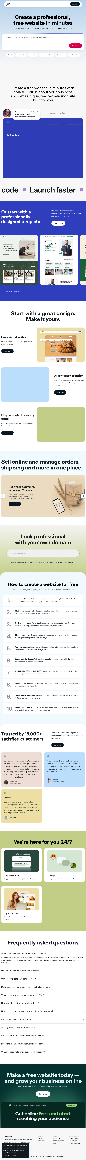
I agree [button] (14, 1155)
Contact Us (56, 1138)
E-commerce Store (47, 55)
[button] (83, 496)
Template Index (73, 1141)
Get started (75, 4)
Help (54, 1143)
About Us (56, 1136)
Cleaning (10, 55)
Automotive (21, 55)
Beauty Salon (61, 55)
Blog (39, 1143)
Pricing (40, 1138)
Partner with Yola (58, 1141)
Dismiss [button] (7, 1155)
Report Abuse (73, 1138)
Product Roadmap (74, 1143)
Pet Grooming (73, 55)
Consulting (32, 55)
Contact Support (74, 1136)
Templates (41, 1141)
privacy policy (15, 1148)
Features (40, 1136)
